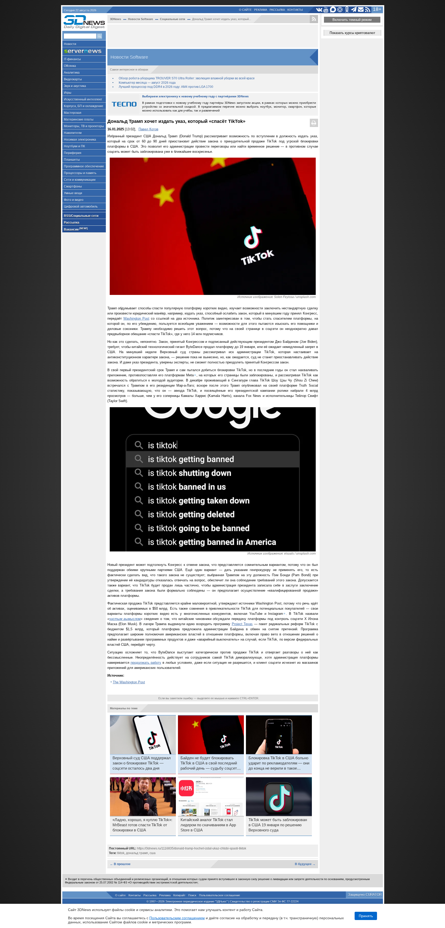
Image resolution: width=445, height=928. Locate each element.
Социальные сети (172, 19)
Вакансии (76, 229)
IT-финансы (72, 59)
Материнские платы (78, 119)
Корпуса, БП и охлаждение (83, 106)
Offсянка (70, 66)
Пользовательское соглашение (219, 895)
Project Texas (242, 624)
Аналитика (72, 72)
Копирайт (179, 895)
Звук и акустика (75, 86)
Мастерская (72, 113)
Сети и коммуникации (80, 180)
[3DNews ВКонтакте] (319, 9)
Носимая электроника (80, 139)
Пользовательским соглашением (177, 918)
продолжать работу (146, 663)
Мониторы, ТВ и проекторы (84, 126)
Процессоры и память (80, 173)
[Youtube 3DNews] (326, 9)
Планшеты (72, 159)
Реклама (260, 9)
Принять (366, 916)
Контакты (295, 9)
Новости (70, 44)
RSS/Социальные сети (81, 216)
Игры (67, 93)
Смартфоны (73, 186)
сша (153, 853)
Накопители (73, 133)
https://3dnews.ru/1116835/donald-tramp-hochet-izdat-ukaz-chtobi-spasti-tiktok (191, 848)
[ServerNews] (84, 51)
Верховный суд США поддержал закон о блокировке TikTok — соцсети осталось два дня (142, 763)
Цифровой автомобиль (81, 206)
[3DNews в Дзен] (340, 9)
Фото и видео (73, 200)
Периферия (72, 153)
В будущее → (305, 864)
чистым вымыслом (125, 619)
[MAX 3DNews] (333, 9)
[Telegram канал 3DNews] (353, 9)
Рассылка (277, 9)
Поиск (192, 895)
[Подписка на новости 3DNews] (360, 9)
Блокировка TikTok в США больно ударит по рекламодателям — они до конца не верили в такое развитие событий (279, 763)
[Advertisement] (212, 36)
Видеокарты (73, 79)
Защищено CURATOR (365, 895)
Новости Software (140, 19)
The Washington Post (129, 682)
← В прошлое (120, 864)
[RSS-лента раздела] (314, 19)
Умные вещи (73, 193)
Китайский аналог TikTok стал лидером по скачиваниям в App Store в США (208, 825)
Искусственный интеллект (83, 99)
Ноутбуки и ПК (74, 146)
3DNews (115, 19)
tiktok (120, 853)
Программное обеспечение (84, 166)
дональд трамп (137, 853)
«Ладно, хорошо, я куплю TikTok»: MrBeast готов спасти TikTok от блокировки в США (142, 825)
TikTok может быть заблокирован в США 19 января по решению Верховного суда (278, 825)
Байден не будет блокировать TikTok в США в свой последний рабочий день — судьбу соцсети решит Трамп (210, 763)
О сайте (245, 9)
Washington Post (136, 318)
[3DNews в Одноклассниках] (347, 9)
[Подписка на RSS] (367, 9)
